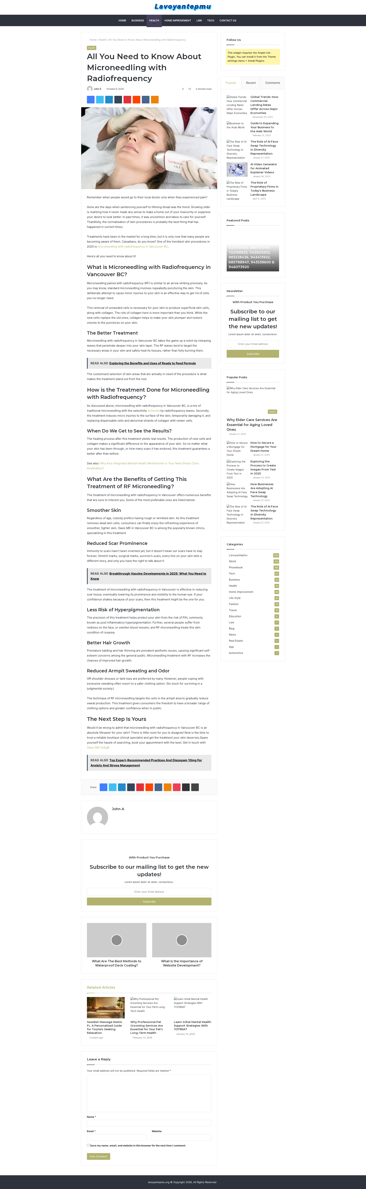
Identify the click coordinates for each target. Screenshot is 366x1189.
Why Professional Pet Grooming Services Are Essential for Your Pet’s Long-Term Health (146, 1027)
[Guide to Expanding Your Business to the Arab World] (237, 128)
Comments (272, 83)
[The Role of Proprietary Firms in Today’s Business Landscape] (237, 191)
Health (154, 20)
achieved (154, 410)
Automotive (236, 652)
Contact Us (228, 20)
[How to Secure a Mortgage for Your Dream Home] (237, 449)
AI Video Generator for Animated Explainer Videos (263, 168)
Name (91, 1116)
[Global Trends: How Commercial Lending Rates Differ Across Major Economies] (237, 105)
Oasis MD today (97, 747)
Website (157, 1131)
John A (97, 88)
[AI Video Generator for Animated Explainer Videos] (237, 169)
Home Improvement (178, 20)
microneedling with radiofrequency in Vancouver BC (133, 246)
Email (91, 1131)
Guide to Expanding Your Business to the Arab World (264, 127)
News (232, 634)
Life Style (235, 597)
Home (122, 20)
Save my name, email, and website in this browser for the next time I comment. (138, 1145)
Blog (231, 628)
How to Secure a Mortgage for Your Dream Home (263, 447)
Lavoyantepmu (238, 555)
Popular (231, 83)
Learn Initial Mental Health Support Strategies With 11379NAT (192, 1025)
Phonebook (236, 567)
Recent (251, 83)
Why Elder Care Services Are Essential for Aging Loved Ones (252, 425)
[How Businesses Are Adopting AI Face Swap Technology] (237, 490)
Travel (233, 610)
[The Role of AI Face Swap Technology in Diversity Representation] (237, 150)
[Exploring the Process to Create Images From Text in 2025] (237, 470)
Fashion (233, 604)
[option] (253, 250)
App (231, 646)
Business (138, 20)
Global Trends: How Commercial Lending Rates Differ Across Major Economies (264, 105)
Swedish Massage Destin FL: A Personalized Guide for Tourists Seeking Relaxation (104, 1027)
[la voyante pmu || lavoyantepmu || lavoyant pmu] (183, 7)
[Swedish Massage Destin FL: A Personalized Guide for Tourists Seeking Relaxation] (106, 1007)
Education (235, 616)
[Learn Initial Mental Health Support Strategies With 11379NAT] (193, 1007)
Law (199, 20)
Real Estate (236, 640)
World (232, 561)
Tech (210, 20)
